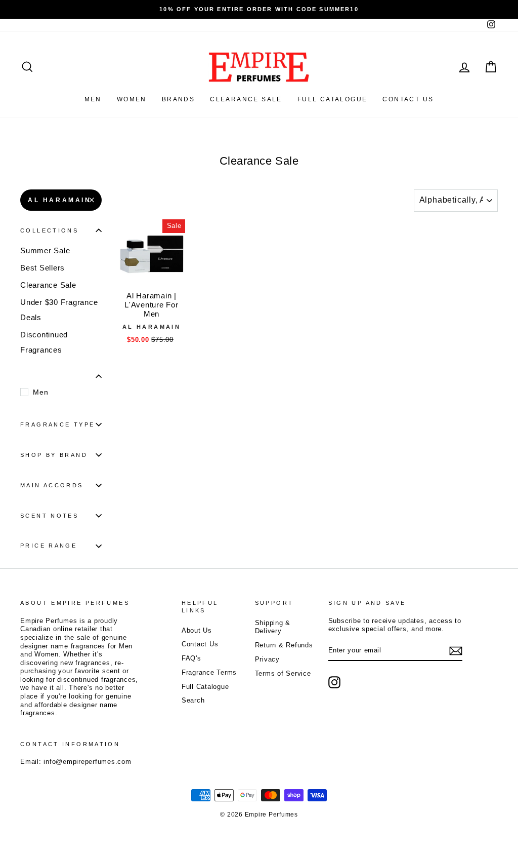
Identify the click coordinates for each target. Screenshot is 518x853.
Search (193, 700)
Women (132, 99)
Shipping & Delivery (273, 627)
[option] (259, 9)
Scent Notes (49, 516)
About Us (197, 630)
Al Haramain (60, 200)
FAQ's (191, 658)
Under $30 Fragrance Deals (59, 310)
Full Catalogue (205, 686)
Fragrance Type (57, 424)
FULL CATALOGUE (332, 99)
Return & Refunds (284, 645)
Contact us (408, 99)
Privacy (267, 659)
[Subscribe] (455, 651)
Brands (178, 99)
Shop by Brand (54, 455)
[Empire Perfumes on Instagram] (334, 682)
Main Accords (51, 485)
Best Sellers (42, 267)
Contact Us (200, 644)
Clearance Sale (246, 99)
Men (93, 99)
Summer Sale (45, 250)
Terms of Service (283, 673)
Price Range (48, 545)
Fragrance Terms (209, 672)
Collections (49, 230)
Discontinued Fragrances (44, 342)
